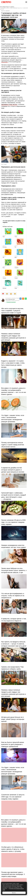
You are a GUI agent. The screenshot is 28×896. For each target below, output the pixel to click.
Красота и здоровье (10, 6)
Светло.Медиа (3, 6)
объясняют (4, 61)
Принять (14, 892)
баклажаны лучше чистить (9, 104)
